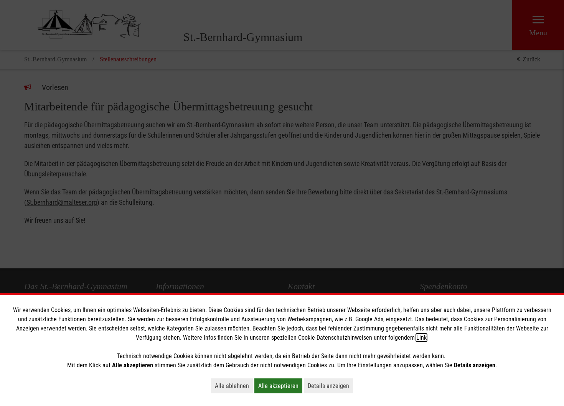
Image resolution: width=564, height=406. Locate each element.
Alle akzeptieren (280, 386)
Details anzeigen (330, 386)
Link (421, 337)
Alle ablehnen (234, 386)
